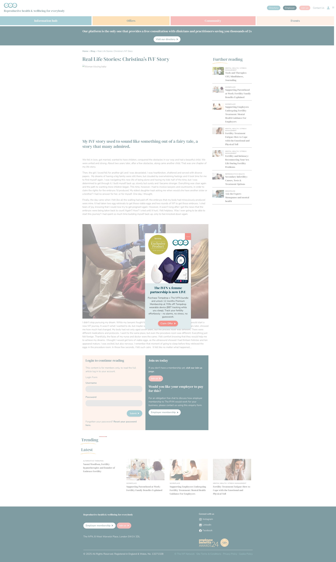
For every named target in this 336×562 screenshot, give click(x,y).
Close (188, 237)
